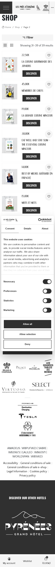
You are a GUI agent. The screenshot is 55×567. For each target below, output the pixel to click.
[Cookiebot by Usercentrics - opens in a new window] (38, 220)
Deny (27, 344)
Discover (31, 73)
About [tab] (45, 228)
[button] (9, 561)
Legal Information (17, 471)
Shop (17, 27)
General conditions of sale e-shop (26, 467)
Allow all (27, 324)
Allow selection (27, 334)
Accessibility (10, 463)
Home (8, 27)
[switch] (47, 291)
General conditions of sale (35, 463)
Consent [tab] (10, 228)
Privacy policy (27, 475)
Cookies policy (38, 471)
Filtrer (29, 37)
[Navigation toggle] (52, 8)
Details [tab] (27, 228)
